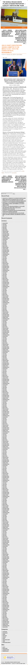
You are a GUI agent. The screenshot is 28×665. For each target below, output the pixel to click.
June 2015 (4, 403)
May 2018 (4, 356)
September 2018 (5, 351)
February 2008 (5, 521)
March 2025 (4, 246)
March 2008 (4, 520)
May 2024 (4, 259)
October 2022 (5, 285)
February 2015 (5, 408)
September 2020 (5, 318)
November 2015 (5, 396)
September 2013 (5, 431)
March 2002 (4, 617)
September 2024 (5, 254)
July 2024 (4, 256)
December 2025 (5, 233)
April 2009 (4, 503)
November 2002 (5, 606)
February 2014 (5, 425)
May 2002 (4, 614)
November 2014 (5, 412)
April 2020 (4, 325)
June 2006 (4, 548)
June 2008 (4, 516)
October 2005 (5, 559)
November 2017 (5, 364)
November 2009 (5, 493)
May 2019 (4, 340)
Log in (3, 647)
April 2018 (4, 357)
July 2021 (4, 305)
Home (4, 27)
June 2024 (4, 258)
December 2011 (5, 460)
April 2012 (4, 454)
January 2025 (5, 248)
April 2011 (4, 470)
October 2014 (5, 414)
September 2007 (5, 528)
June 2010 (4, 484)
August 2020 (5, 320)
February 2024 (5, 263)
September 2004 (5, 577)
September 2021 (5, 302)
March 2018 (4, 359)
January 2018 (5, 361)
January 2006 (5, 555)
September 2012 (5, 447)
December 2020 (5, 314)
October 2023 (5, 268)
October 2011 (5, 462)
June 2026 (4, 225)
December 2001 (5, 621)
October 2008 (5, 511)
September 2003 (5, 593)
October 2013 (5, 430)
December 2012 (5, 443)
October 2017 (5, 365)
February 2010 (5, 489)
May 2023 (4, 275)
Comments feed (5, 649)
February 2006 (5, 554)
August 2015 (5, 400)
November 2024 (5, 251)
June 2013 (4, 435)
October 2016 (5, 381)
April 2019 (4, 341)
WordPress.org (5, 651)
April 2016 (4, 390)
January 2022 (5, 297)
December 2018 (5, 346)
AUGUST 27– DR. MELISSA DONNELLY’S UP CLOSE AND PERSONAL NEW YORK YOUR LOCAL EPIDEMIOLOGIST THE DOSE (13, 208)
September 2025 (5, 237)
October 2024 (5, 252)
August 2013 (5, 433)
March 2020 (4, 326)
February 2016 (5, 392)
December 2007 (5, 524)
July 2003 (4, 596)
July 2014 (4, 418)
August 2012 (5, 449)
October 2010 (5, 478)
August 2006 (5, 546)
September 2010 (5, 480)
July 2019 (4, 337)
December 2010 (5, 476)
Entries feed (4, 648)
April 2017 (4, 373)
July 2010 (4, 482)
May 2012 (4, 453)
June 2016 (4, 387)
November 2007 (5, 526)
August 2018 (5, 352)
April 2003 (4, 600)
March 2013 (4, 439)
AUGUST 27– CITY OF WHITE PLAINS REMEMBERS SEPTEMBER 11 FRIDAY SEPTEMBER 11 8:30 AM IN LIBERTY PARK (13, 203)
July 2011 (4, 466)
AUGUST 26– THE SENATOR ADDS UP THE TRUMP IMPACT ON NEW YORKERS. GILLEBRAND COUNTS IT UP (13, 214)
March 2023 (4, 278)
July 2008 (4, 515)
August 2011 (5, 465)
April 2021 (4, 309)
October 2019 (5, 333)
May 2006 (4, 550)
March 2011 (4, 472)
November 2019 (5, 332)
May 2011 (4, 469)
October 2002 (5, 608)
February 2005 (5, 570)
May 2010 (4, 485)
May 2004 (4, 582)
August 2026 (5, 223)
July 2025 (4, 240)
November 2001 (5, 622)
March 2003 (4, 601)
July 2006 (4, 547)
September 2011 (5, 464)
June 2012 (4, 451)
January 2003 (5, 604)
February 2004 (5, 586)
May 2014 (4, 421)
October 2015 (5, 398)
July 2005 (4, 563)
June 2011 (4, 468)
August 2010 (5, 481)
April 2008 (4, 519)
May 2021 (4, 307)
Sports (3, 638)
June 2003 (4, 597)
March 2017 (4, 375)
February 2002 (5, 618)
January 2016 (5, 394)
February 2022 (5, 295)
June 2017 (4, 371)
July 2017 (4, 369)
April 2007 (4, 535)
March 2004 (4, 585)
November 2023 (5, 267)
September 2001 (5, 625)
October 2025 (5, 236)
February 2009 (5, 505)
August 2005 (5, 562)
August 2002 (5, 610)
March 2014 (4, 423)
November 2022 (5, 283)
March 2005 (4, 569)
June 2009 (4, 500)
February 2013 (5, 441)
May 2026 (4, 227)
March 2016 (4, 391)
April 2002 (4, 616)
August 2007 (5, 530)
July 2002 (4, 612)
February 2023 (5, 279)
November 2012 (5, 445)
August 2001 (5, 626)
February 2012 (5, 457)
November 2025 (5, 235)
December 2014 (5, 411)
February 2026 (5, 231)
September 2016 (5, 383)
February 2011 (5, 473)
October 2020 (5, 317)
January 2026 (5, 232)
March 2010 (4, 488)
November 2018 (5, 348)
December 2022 (5, 282)
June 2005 (4, 565)
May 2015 (4, 404)
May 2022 (4, 291)
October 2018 (5, 349)
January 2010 (5, 491)
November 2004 (5, 574)
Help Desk (4, 635)
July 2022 (4, 289)
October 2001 (5, 624)
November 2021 (5, 299)
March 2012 (4, 456)
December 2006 (5, 540)
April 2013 (4, 438)
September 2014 (5, 415)
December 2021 (5, 298)
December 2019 (5, 330)
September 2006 (5, 544)
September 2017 (5, 367)
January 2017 (5, 377)
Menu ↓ (23, 27)
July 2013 (4, 434)
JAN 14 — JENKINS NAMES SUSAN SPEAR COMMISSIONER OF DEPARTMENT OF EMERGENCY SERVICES (7, 33)
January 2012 (5, 458)
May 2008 (4, 517)
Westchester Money (6, 642)
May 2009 (4, 501)
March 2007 (4, 536)
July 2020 (4, 321)
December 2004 (5, 573)
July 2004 (4, 579)
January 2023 (5, 281)
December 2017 (5, 363)
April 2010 (4, 486)
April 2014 (4, 422)
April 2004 (4, 583)
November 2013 (5, 429)
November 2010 (5, 477)
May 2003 (4, 598)
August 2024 (5, 255)
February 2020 (5, 328)
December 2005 (5, 556)
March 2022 (4, 294)
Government (4, 632)
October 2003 (5, 591)
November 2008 (5, 509)
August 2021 (5, 303)
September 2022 (5, 286)
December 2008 (5, 508)
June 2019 (4, 338)
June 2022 (4, 290)
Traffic (3, 641)
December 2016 (5, 379)
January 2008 (5, 523)
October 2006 (5, 543)
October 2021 (5, 301)
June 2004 (4, 581)
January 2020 (5, 329)
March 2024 (4, 262)
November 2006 (5, 542)
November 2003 (5, 590)
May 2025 (4, 243)
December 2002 (5, 605)
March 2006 (4, 552)
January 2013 (5, 442)
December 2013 (5, 427)
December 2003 (5, 589)
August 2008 (5, 513)
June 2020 (4, 322)
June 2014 (4, 419)
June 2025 (4, 242)
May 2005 (4, 566)
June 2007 (4, 532)
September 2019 (5, 334)
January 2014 (5, 426)
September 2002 (5, 609)
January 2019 (5, 345)
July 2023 (4, 272)
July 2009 (4, 499)
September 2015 (5, 399)
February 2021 (5, 311)
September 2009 (5, 496)
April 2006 (4, 551)
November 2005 (5, 558)
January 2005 (5, 571)
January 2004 (5, 587)
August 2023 (5, 271)
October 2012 (5, 446)
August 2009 (5, 497)
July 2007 (4, 531)
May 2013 (4, 437)
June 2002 (4, 613)
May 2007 (4, 534)
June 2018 (4, 355)
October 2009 (5, 495)
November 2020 (5, 316)
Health (3, 634)
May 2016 (4, 388)
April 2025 (4, 244)
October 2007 (5, 527)
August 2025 (5, 239)
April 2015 (4, 406)
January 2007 (5, 539)
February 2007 (5, 538)
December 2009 (5, 492)
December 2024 (5, 250)
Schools (4, 636)
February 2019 (5, 344)
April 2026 (4, 228)
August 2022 (5, 287)
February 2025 (5, 247)
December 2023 (5, 266)
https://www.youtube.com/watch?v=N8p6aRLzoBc (14, 87)
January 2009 (5, 507)
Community (4, 631)
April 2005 (4, 567)
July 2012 (4, 450)
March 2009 (4, 504)
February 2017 (5, 376)
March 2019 (4, 342)
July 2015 (4, 402)
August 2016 (5, 384)
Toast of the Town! (6, 639)
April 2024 (4, 260)
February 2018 (5, 360)
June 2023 (4, 274)
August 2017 (5, 368)
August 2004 (5, 578)
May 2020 (4, 324)
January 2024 (5, 264)
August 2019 (5, 336)
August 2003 (5, 594)
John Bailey (19, 54)
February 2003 (5, 602)
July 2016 (4, 386)
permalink (14, 172)
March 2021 (4, 310)
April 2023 (4, 277)
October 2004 (5, 575)
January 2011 (5, 474)
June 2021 (4, 306)
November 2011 (5, 461)
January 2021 (5, 313)
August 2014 (5, 416)
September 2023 (5, 270)
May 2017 (4, 372)
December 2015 (5, 395)
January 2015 (5, 410)
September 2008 (5, 512)
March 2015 (4, 407)
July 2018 (4, 353)
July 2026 (4, 224)
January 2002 (5, 620)
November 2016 (5, 380)
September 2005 (5, 561)
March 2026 (4, 229)
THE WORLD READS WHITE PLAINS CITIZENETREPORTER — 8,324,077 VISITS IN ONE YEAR (14, 3)
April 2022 (4, 293)
